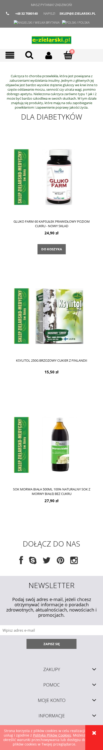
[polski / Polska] (75, 22)
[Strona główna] (51, 38)
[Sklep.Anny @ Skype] (32, 562)
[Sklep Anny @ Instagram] (74, 562)
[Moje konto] (48, 55)
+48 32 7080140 (26, 13)
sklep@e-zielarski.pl (78, 13)
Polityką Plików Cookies (52, 735)
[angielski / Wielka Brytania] (36, 22)
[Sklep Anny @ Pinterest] (60, 562)
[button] (10, 55)
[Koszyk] (68, 55)
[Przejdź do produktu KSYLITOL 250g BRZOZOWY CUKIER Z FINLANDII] (51, 316)
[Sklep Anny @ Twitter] (46, 562)
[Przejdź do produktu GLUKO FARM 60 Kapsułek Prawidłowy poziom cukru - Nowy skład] (51, 177)
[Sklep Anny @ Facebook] (21, 562)
